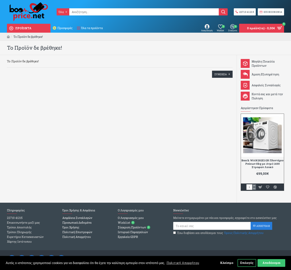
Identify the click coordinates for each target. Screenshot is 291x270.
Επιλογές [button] (247, 263)
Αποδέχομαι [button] (271, 263)
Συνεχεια (220, 74)
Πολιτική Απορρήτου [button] (182, 263)
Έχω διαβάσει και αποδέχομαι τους (220, 233)
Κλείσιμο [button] (226, 263)
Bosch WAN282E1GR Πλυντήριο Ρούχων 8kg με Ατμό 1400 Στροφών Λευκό (262, 164)
